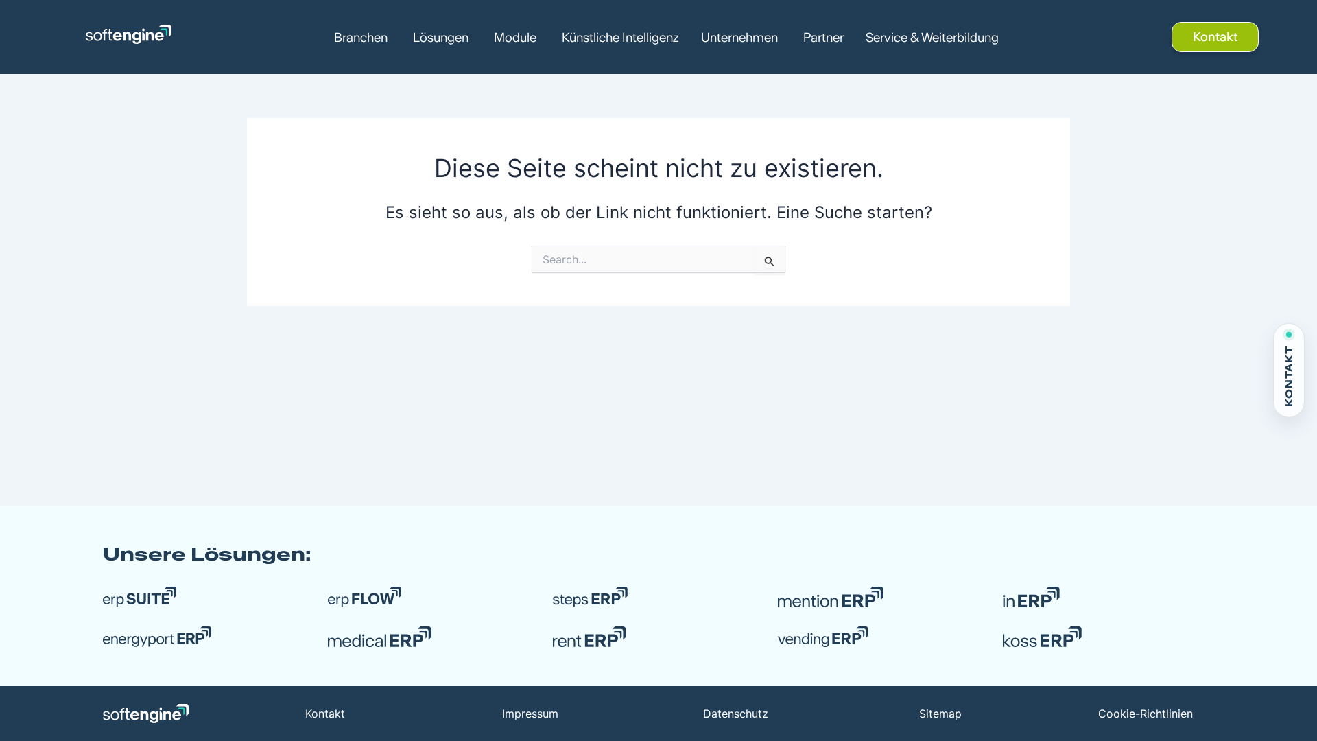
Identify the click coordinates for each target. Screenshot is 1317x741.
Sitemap (940, 713)
